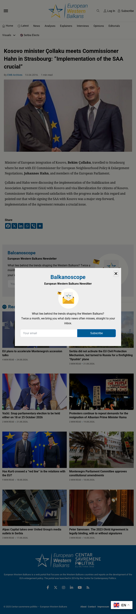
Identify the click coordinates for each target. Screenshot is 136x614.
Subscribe (96, 333)
